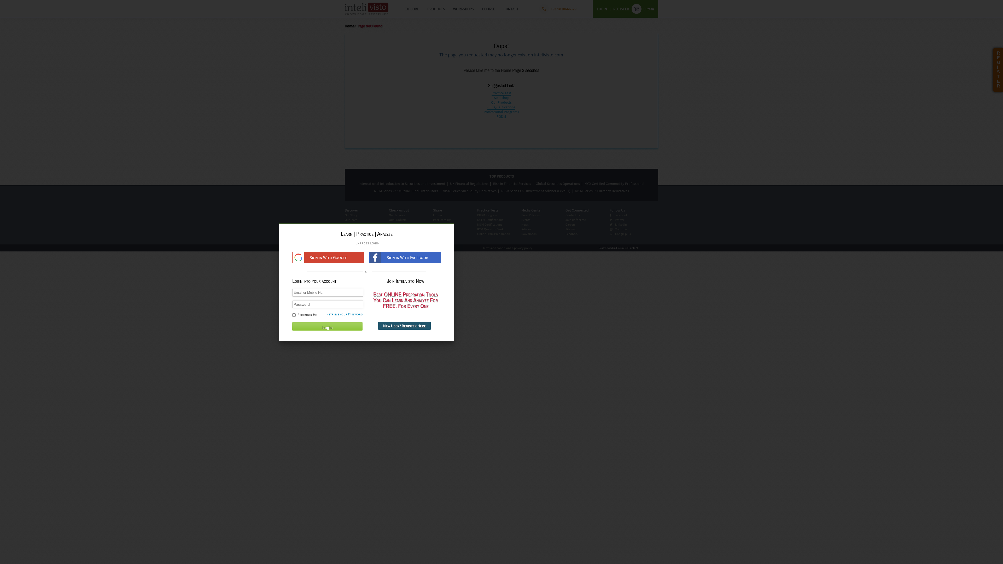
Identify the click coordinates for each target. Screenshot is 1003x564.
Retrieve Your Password (344, 314)
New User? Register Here (404, 325)
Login (327, 327)
